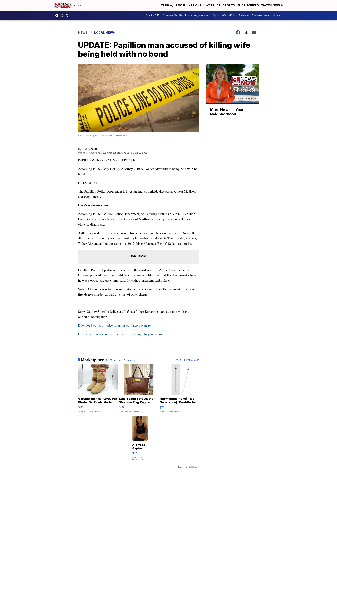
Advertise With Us (172, 15)
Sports (229, 5)
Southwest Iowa (260, 15)
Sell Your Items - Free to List (121, 360)
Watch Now (271, 5)
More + (276, 15)
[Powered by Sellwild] (194, 467)
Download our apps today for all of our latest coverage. (114, 325)
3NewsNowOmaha (67, 15)
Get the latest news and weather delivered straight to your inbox (120, 334)
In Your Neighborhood (197, 15)
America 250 (152, 15)
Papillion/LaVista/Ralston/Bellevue (230, 15)
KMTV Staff (90, 149)
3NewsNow (57, 15)
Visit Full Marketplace (187, 360)
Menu (165, 5)
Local (181, 5)
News (83, 32)
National (195, 5)
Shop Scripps (248, 5)
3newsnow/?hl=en (63, 15)
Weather (213, 5)
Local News (104, 32)
